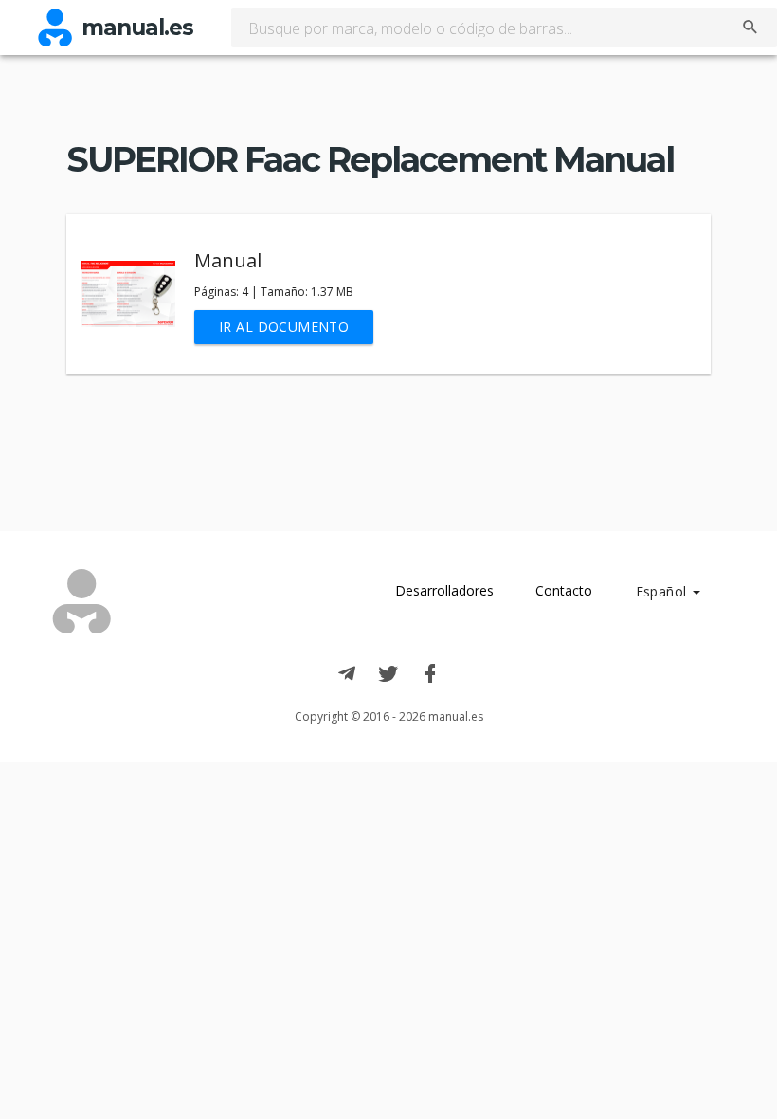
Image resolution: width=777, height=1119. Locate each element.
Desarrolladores (444, 590)
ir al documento (284, 327)
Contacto (563, 590)
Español (663, 591)
